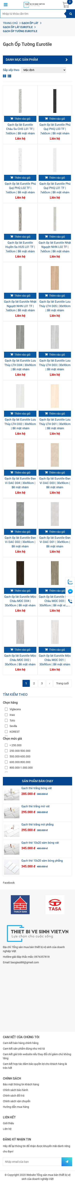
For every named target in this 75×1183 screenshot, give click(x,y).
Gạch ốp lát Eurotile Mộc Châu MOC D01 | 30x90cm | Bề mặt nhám (55, 660)
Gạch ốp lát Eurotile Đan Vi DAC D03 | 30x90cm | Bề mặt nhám (54, 483)
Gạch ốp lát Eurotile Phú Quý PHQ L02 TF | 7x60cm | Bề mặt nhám (20, 188)
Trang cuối (62, 683)
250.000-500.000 (20, 750)
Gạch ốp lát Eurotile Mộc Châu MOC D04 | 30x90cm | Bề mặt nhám (20, 601)
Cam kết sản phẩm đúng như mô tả (24, 1048)
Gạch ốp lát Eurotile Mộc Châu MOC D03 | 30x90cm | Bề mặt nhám (55, 601)
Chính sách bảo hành (15, 1090)
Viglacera (15, 709)
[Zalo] (70, 582)
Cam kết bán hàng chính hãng (20, 1043)
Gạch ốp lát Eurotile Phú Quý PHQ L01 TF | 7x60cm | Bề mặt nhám (54, 188)
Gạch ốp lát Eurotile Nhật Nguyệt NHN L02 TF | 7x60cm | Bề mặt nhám (55, 247)
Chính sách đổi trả (13, 1095)
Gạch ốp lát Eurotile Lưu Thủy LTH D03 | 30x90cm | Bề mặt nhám (55, 365)
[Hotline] (70, 601)
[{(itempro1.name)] (20, 101)
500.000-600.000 (20, 756)
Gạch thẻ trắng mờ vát (35, 806)
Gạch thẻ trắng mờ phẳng (37, 824)
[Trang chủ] (37, 933)
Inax (12, 714)
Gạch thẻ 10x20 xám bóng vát (40, 842)
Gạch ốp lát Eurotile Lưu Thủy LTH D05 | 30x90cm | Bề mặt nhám (55, 306)
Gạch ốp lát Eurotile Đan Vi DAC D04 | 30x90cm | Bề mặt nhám (20, 483)
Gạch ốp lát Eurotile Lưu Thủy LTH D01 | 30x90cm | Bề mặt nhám (55, 424)
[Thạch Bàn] (20, 904)
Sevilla (13, 726)
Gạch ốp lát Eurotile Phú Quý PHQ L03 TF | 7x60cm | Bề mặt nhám (54, 129)
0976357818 (42, 956)
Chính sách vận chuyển (16, 1101)
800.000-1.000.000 (21, 767)
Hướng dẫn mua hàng (16, 1106)
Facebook (9, 882)
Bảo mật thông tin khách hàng (21, 1084)
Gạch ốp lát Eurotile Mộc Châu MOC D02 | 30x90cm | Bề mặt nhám (20, 660)
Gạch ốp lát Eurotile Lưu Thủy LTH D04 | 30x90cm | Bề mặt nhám (20, 365)
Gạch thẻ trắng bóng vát (36, 788)
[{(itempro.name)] (11, 794)
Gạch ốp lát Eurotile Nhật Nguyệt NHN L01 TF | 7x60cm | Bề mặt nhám (20, 306)
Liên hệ (7, 1128)
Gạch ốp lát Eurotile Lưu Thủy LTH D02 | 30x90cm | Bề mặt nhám (20, 424)
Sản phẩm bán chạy (37, 781)
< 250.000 (16, 745)
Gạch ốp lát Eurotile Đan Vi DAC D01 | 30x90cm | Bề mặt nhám (54, 542)
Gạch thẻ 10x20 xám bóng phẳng (42, 860)
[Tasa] (54, 904)
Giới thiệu (8, 1123)
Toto (12, 720)
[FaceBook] (70, 591)
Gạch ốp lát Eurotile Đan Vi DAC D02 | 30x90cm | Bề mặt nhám (20, 542)
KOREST (15, 731)
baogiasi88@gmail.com (25, 962)
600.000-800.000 (20, 762)
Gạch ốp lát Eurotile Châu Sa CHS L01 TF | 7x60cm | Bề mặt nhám (20, 129)
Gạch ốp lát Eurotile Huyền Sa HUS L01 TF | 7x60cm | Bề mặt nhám (20, 247)
